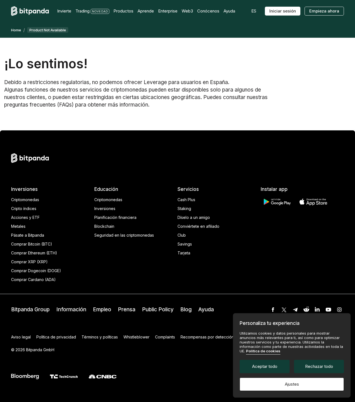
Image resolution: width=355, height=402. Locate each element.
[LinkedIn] (317, 309)
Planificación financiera (115, 217)
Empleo (102, 309)
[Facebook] (272, 309)
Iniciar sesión (282, 11)
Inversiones (104, 208)
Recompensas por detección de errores (218, 337)
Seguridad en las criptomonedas (124, 235)
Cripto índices (23, 208)
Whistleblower (136, 337)
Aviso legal (21, 337)
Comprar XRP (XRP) (29, 261)
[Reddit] (306, 309)
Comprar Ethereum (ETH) (34, 253)
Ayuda (206, 309)
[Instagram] (339, 309)
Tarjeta (184, 253)
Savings (185, 244)
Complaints (165, 337)
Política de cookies (263, 351)
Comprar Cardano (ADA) (33, 279)
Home (16, 30)
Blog (186, 309)
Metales (18, 226)
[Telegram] (295, 309)
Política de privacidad (56, 337)
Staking (184, 208)
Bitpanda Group (30, 309)
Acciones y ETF (25, 217)
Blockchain (104, 226)
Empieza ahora (324, 11)
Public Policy (158, 309)
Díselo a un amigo (194, 217)
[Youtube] (328, 309)
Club (182, 235)
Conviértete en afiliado (198, 226)
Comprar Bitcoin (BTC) (31, 244)
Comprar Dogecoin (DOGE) (36, 270)
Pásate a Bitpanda (27, 235)
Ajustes (292, 384)
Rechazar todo (319, 366)
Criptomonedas (25, 199)
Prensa (126, 309)
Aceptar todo (264, 366)
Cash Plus (186, 199)
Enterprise (168, 11)
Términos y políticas (100, 337)
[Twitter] (284, 309)
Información (71, 309)
